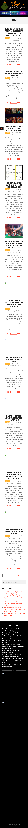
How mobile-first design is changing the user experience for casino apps (14, 128)
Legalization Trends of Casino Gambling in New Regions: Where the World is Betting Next (14, 32)
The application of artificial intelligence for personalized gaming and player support (14, 303)
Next (18, 575)
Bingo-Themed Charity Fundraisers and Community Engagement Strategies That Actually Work (14, 594)
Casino (8, 38)
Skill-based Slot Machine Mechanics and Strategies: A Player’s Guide (14, 418)
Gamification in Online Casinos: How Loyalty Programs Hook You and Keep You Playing (14, 476)
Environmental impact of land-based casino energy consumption (14, 73)
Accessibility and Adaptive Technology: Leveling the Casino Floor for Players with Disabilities (14, 245)
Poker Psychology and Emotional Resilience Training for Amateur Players (13, 603)
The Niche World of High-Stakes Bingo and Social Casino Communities (14, 185)
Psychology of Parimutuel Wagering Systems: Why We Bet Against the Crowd (12, 660)
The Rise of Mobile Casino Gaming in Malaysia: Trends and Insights (14, 531)
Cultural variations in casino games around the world (14, 359)
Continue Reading (14, 65)
